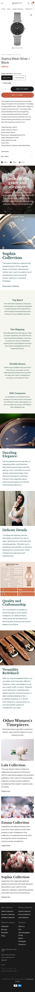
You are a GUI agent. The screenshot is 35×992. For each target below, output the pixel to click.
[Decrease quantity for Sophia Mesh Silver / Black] (2, 89)
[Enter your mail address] (15, 968)
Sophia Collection (18, 9)
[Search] (28, 3)
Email (3, 964)
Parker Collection (7, 911)
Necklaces (4, 926)
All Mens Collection (8, 917)
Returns (5, 156)
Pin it (22, 162)
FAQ (19, 929)
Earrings (4, 929)
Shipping (5, 151)
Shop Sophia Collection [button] (10, 286)
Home (3, 9)
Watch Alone (7, 77)
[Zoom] (31, 15)
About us (21, 926)
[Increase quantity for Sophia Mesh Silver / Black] (8, 89)
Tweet (14, 162)
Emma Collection (24, 914)
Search (20, 938)
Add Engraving (19, 77)
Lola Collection (23, 917)
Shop (8, 9)
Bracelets (4, 933)
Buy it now (17, 95)
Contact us (22, 944)
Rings (3, 936)
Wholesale (22, 941)
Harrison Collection (8, 914)
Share (5, 162)
